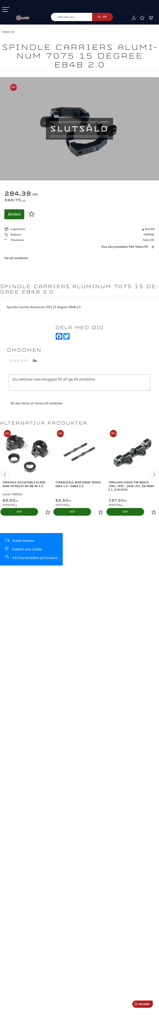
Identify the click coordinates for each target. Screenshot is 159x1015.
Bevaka (14, 214)
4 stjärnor (22, 360)
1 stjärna (11, 360)
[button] (5, 9)
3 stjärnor (18, 360)
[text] (79, 194)
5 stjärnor (26, 360)
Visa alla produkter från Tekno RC (124, 246)
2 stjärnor (14, 360)
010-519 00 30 (17, 3)
